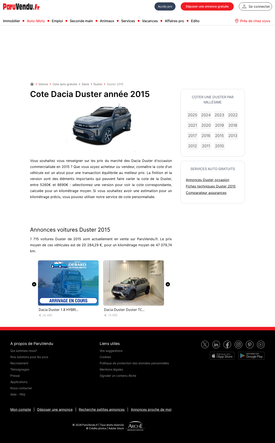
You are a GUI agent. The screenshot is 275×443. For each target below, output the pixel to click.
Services (128, 21)
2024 (206, 115)
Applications (19, 382)
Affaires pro (174, 21)
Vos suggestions (111, 350)
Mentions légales (111, 369)
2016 (206, 135)
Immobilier (11, 21)
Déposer (207, 6)
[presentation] (34, 284)
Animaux (107, 21)
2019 (219, 125)
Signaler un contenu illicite (118, 375)
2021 (192, 125)
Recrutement (19, 363)
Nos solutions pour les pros (29, 357)
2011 (206, 146)
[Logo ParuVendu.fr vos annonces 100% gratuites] (21, 11)
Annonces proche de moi (151, 409)
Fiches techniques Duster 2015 (211, 186)
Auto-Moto (36, 21)
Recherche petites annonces (102, 409)
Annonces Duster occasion (207, 180)
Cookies (105, 357)
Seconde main (81, 21)
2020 (206, 125)
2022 (233, 115)
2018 (232, 125)
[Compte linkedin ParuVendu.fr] (216, 344)
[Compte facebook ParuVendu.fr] (227, 344)
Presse (15, 375)
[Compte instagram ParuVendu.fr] (238, 344)
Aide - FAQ (17, 394)
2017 (192, 135)
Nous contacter (21, 388)
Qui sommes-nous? (23, 350)
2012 (192, 146)
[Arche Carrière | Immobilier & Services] (135, 426)
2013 (232, 135)
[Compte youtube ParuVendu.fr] (261, 344)
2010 (219, 146)
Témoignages (19, 369)
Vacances (150, 21)
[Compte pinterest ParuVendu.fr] (250, 344)
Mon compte (20, 409)
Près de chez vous (255, 21)
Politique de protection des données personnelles (134, 363)
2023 (219, 115)
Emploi (57, 21)
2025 (192, 115)
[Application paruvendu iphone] (222, 356)
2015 (219, 135)
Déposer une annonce (55, 409)
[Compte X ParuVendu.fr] (205, 344)
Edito (195, 21)
